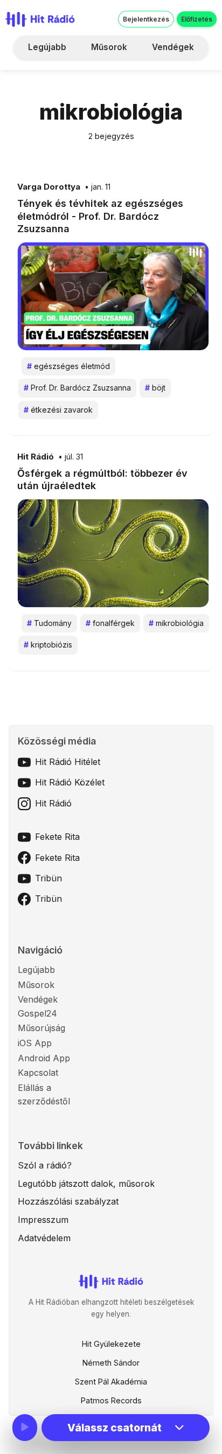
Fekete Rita (57, 836)
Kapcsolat (38, 1072)
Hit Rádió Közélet (70, 782)
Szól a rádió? (45, 1165)
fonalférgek (110, 623)
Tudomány (49, 623)
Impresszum (43, 1219)
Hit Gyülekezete (111, 1343)
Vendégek (173, 47)
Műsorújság (41, 1027)
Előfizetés (196, 19)
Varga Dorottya (48, 187)
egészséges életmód (68, 366)
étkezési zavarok (58, 409)
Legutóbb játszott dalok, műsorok (86, 1183)
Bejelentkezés (146, 19)
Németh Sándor (111, 1362)
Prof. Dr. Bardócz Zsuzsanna (77, 387)
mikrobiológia (176, 623)
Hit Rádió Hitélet (67, 761)
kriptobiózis (48, 644)
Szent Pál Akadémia (111, 1381)
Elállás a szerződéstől (44, 1094)
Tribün (48, 878)
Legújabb (47, 47)
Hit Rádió (35, 457)
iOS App (35, 1043)
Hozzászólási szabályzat (68, 1201)
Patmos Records (111, 1400)
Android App (44, 1058)
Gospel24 (37, 1013)
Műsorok (109, 47)
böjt (155, 387)
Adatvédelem (44, 1238)
